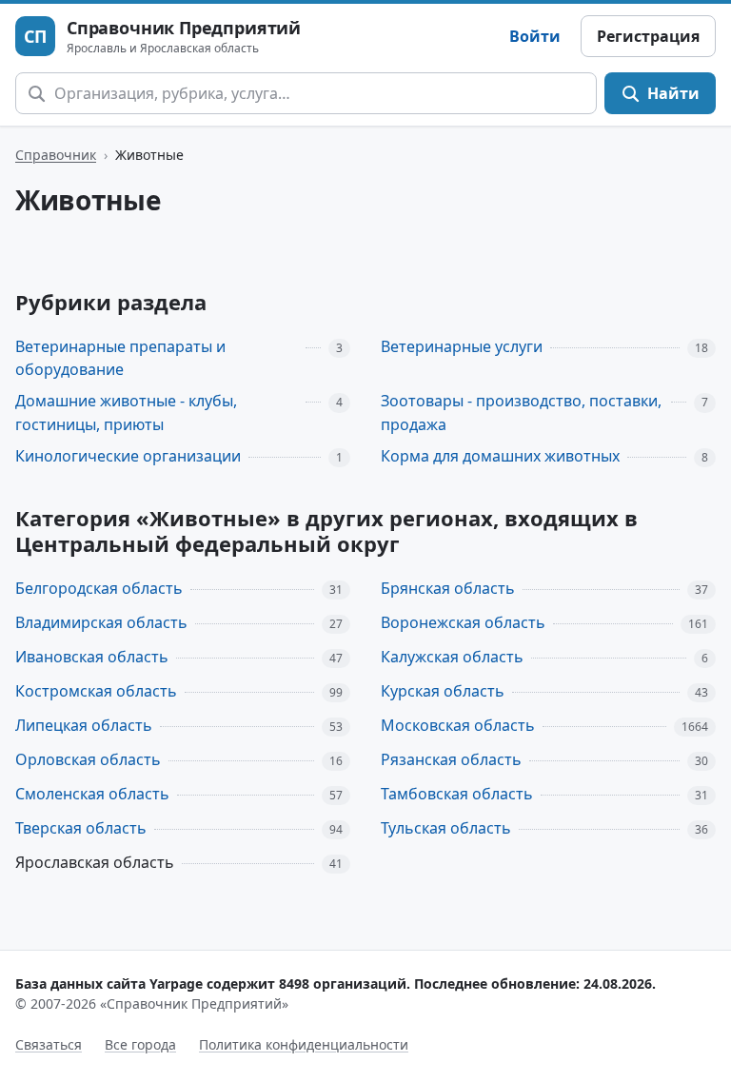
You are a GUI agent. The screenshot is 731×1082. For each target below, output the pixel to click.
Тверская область (81, 827)
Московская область (458, 725)
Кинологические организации (128, 455)
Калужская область (452, 656)
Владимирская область (101, 622)
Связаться (48, 1044)
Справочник (55, 155)
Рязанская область (451, 759)
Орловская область (88, 759)
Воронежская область (463, 622)
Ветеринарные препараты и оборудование (120, 358)
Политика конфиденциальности (303, 1044)
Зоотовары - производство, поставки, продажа (521, 412)
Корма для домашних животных (500, 455)
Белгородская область (99, 588)
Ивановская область (91, 656)
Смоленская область (92, 793)
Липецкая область (83, 725)
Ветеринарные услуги (462, 346)
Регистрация (648, 36)
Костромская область (96, 690)
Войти (535, 36)
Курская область (442, 690)
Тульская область (446, 827)
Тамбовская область (457, 793)
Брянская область (448, 588)
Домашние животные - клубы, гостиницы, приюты (126, 412)
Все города (140, 1044)
